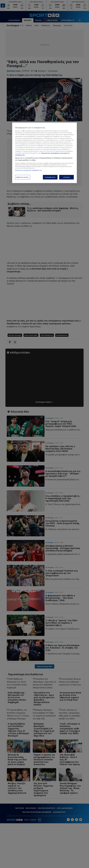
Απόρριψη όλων (50, 177)
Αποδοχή (66, 177)
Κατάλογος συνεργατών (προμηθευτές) (28, 170)
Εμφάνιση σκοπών (22, 177)
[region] (44, 152)
